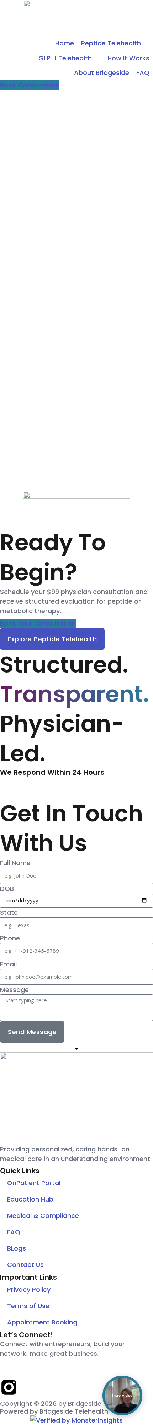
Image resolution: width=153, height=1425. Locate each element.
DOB (7, 888)
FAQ (13, 1231)
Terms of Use (28, 1305)
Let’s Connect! (26, 1335)
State (9, 912)
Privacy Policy (29, 1289)
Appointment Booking (42, 1322)
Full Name (15, 862)
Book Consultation (29, 85)
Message (14, 989)
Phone (10, 938)
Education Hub (30, 1199)
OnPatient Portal (33, 1182)
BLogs (16, 1248)
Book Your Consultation (38, 623)
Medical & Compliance (43, 1215)
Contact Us (25, 1264)
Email (8, 964)
